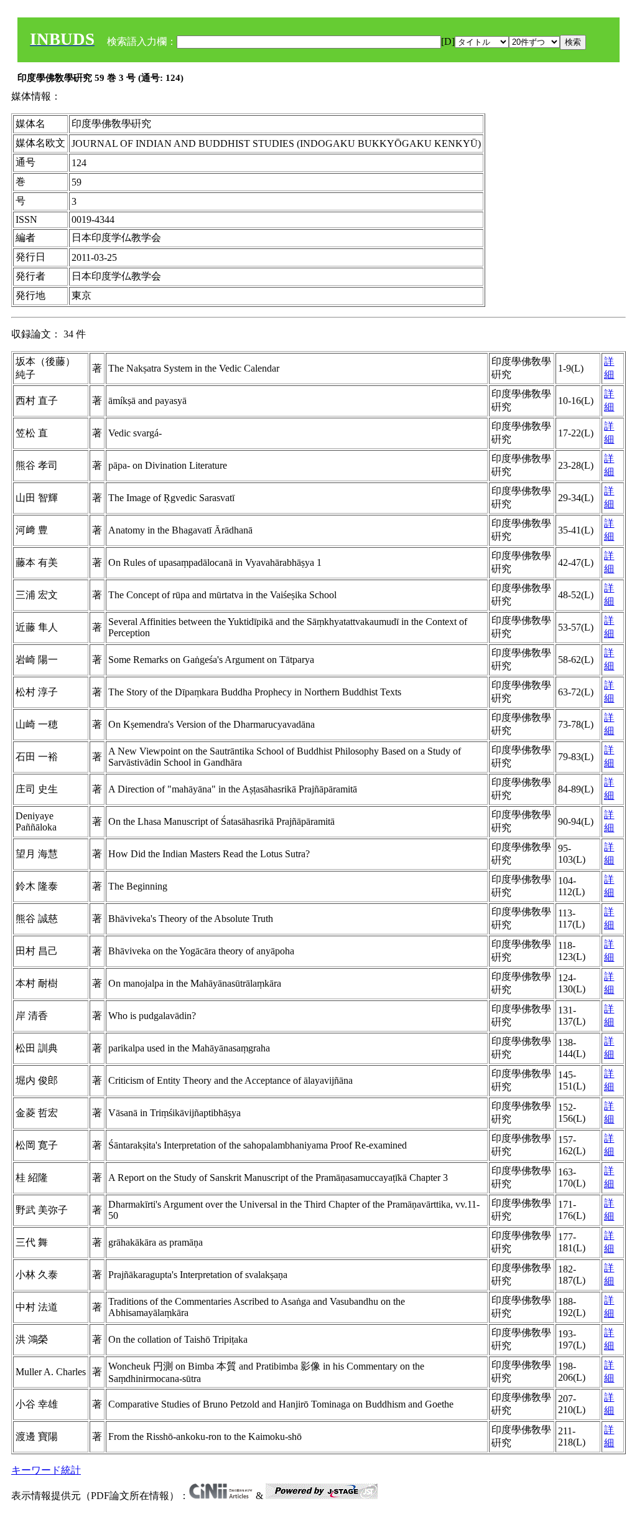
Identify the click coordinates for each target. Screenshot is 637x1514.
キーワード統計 (46, 1470)
